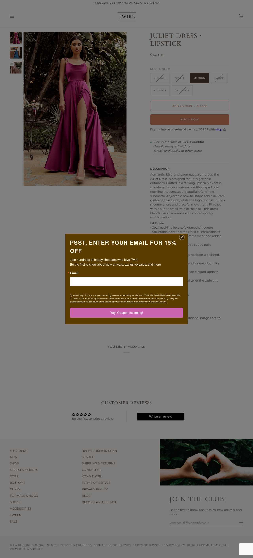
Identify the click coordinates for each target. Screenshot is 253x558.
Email (74, 273)
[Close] (184, 237)
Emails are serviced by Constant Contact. (147, 301)
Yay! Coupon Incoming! (126, 312)
